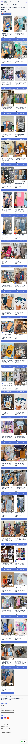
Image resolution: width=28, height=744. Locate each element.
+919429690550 (4, 707)
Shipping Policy (5, 726)
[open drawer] (2, 2)
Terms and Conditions (6, 732)
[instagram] (5, 718)
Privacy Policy (4, 724)
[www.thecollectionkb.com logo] (5, 2)
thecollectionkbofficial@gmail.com (7, 711)
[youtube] (8, 718)
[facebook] (2, 718)
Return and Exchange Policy (6, 729)
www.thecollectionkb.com (14, 1)
